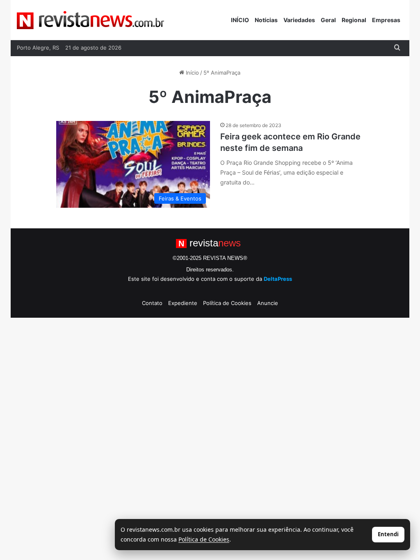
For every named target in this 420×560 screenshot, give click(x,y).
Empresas (386, 19)
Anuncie (267, 303)
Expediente (182, 303)
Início (191, 72)
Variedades (299, 19)
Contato (152, 303)
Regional (354, 19)
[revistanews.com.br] (90, 20)
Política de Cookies (227, 303)
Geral (328, 19)
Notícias (266, 19)
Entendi (388, 534)
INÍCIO (240, 19)
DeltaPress (278, 278)
